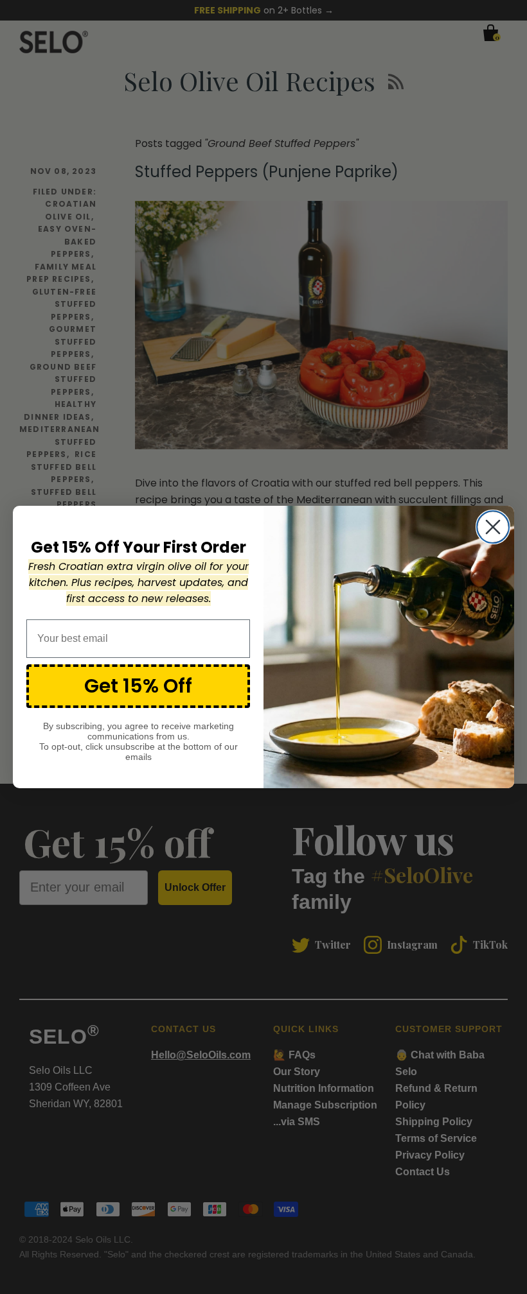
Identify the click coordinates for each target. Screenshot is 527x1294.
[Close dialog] (493, 527)
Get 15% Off (138, 686)
